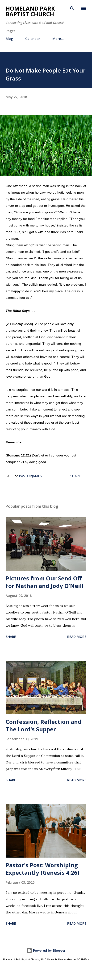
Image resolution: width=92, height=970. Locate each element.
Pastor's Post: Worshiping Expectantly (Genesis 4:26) (42, 868)
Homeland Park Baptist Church (30, 11)
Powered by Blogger (49, 950)
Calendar (32, 38)
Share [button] (75, 476)
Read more (76, 636)
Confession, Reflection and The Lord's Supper (43, 725)
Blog (9, 38)
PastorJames (30, 476)
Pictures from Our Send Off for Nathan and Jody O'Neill (45, 582)
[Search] (72, 8)
